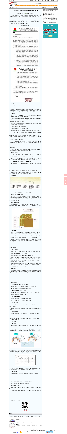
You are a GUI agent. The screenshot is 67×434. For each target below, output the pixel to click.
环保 (24, 5)
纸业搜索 (57, 0)
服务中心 (48, 0)
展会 (54, 5)
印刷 (28, 5)
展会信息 (54, 0)
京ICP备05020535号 (25, 431)
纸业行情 (39, 0)
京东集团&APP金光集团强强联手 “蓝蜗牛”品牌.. (50, 19)
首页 (31, 0)
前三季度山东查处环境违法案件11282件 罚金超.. (50, 18)
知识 (50, 5)
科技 (33, 5)
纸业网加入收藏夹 (52, 430)
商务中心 (36, 0)
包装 (31, 5)
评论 (43, 5)
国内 (17, 5)
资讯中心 (33, 0)
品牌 (52, 5)
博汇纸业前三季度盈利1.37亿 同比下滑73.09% (50, 13)
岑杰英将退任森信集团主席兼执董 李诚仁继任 (50, 17)
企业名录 (42, 0)
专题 (35, 5)
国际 (19, 5)
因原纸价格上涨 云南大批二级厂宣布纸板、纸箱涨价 (33, 416)
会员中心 (51, 0)
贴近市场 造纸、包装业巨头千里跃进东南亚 (50, 10)
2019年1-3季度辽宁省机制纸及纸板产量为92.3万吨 (16, 416)
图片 (57, 5)
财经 (26, 5)
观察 (38, 5)
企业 (21, 5)
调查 (47, 5)
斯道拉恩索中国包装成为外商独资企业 (49, 14)
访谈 (45, 5)
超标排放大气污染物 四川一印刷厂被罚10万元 (50, 15)
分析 (40, 5)
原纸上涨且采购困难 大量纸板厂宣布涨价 (31, 415)
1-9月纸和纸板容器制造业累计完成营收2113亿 (15, 415)
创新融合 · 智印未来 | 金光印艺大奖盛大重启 (50, 22)
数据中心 (45, 0)
